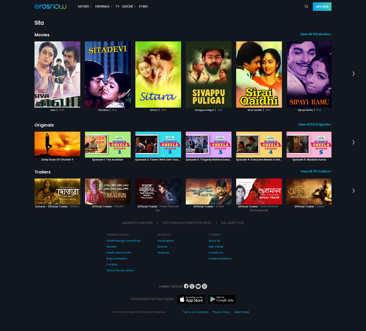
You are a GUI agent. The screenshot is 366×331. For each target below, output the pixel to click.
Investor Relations (220, 258)
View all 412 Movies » (315, 34)
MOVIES (84, 6)
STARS (143, 6)
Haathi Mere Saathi (119, 252)
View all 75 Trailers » (316, 171)
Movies (42, 35)
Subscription (166, 240)
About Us (214, 240)
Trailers (43, 172)
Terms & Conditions (196, 312)
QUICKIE (128, 6)
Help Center (216, 246)
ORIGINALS (102, 6)
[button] (353, 74)
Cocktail (112, 264)
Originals (44, 125)
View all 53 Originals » (314, 124)
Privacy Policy (221, 312)
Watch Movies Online (120, 270)
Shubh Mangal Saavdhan (124, 240)
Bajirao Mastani (117, 258)
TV (117, 6)
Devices (163, 246)
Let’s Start (322, 6)
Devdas (111, 246)
